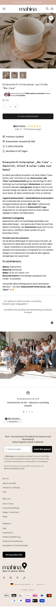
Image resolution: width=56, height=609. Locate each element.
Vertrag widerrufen (13, 555)
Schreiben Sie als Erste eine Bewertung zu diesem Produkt (28, 311)
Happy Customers (11, 512)
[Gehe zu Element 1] (6, 75)
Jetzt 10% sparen (42, 449)
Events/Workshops (11, 508)
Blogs (5, 516)
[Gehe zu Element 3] (23, 75)
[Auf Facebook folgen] (4, 577)
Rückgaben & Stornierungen (15, 545)
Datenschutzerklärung (13, 541)
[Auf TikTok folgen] (24, 577)
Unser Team (8, 503)
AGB (4, 528)
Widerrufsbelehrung (12, 537)
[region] (28, 399)
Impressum (8, 532)
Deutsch (40, 584)
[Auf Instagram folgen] (10, 577)
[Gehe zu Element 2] (14, 75)
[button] (28, 311)
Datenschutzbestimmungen (14, 468)
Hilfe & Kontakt (9, 483)
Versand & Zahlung (11, 487)
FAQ (4, 492)
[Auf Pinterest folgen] (17, 577)
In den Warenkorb (28, 116)
